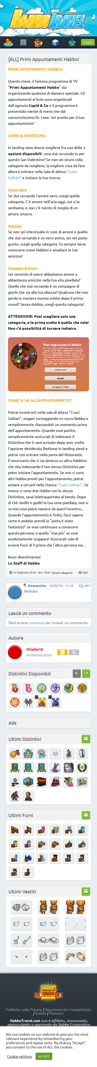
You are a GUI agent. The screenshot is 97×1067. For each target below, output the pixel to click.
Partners (56, 1013)
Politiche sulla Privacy (24, 1009)
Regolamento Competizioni (68, 1009)
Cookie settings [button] (19, 1056)
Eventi (41, 1013)
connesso (36, 622)
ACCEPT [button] (43, 1056)
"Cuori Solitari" (69, 484)
